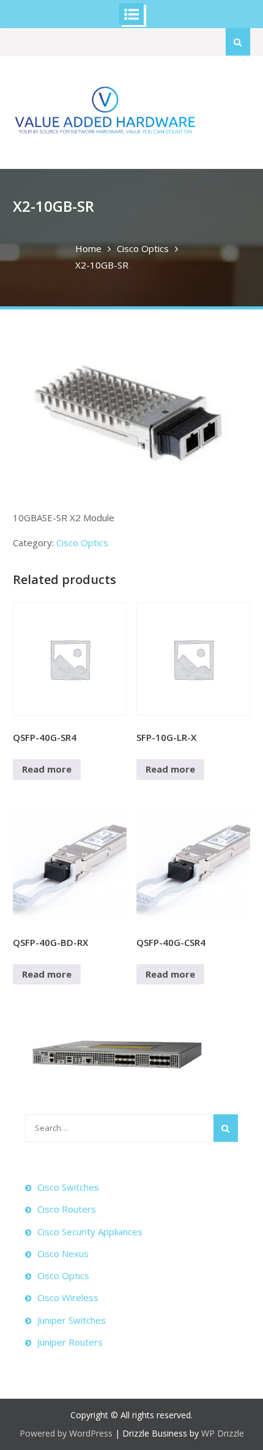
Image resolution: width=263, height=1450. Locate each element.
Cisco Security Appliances (90, 1231)
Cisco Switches (68, 1187)
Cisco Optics (143, 248)
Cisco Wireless (67, 1297)
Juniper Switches (71, 1320)
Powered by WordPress (66, 1433)
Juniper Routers (70, 1342)
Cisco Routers (66, 1209)
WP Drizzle (222, 1433)
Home (88, 248)
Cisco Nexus (63, 1253)
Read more (47, 769)
